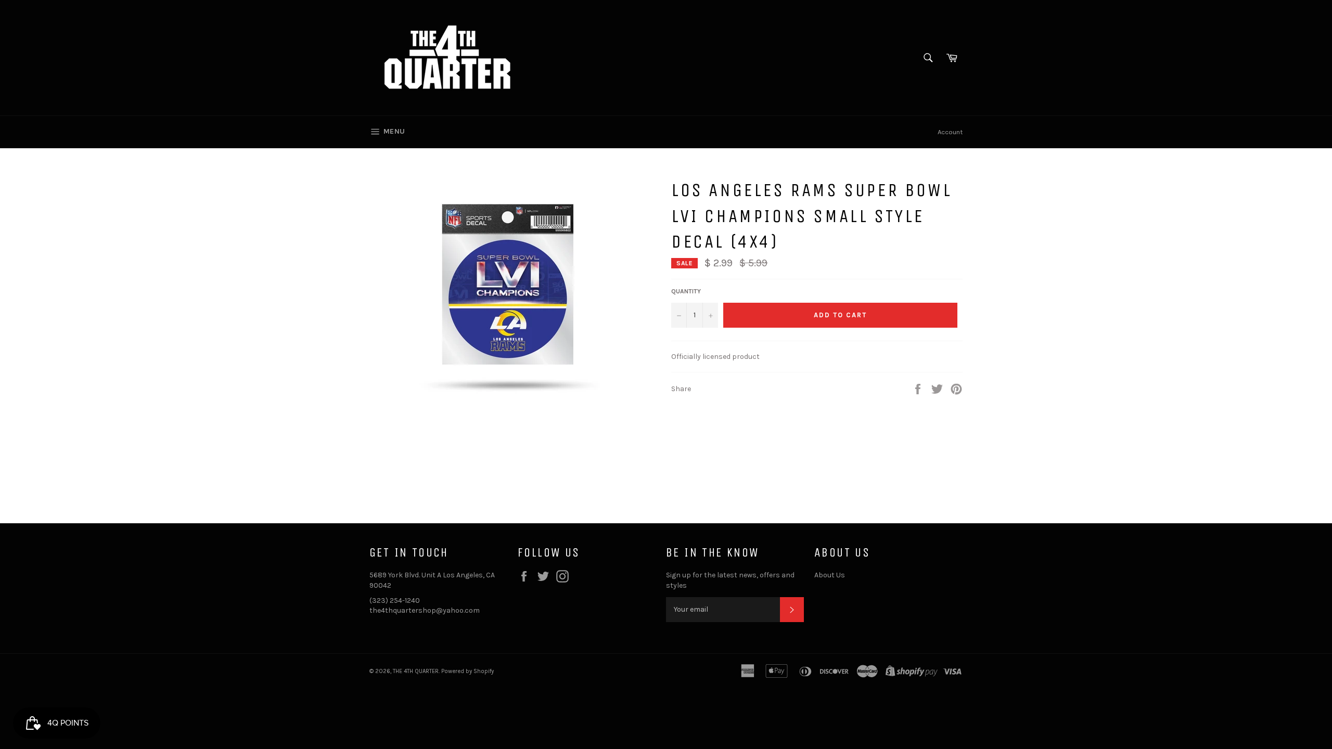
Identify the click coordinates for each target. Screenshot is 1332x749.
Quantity (686, 291)
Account (950, 132)
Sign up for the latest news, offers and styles (730, 580)
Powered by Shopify (467, 671)
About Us (829, 575)
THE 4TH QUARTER (416, 671)
